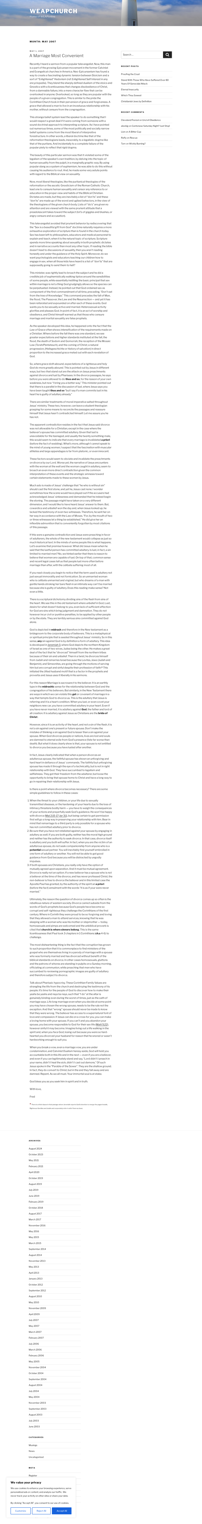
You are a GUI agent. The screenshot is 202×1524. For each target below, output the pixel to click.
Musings (33, 1445)
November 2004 (37, 1367)
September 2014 (37, 1249)
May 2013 (34, 1266)
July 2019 (33, 1189)
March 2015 (35, 1243)
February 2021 (36, 1166)
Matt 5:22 (101, 1024)
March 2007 (35, 1332)
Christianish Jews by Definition (136, 101)
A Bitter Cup (135, 131)
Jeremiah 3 (54, 644)
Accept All (62, 1510)
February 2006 (36, 1355)
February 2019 (36, 1201)
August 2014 (35, 1255)
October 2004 (36, 1373)
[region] (41, 1497)
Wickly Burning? (137, 143)
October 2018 (36, 1207)
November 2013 (37, 1261)
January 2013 (35, 1278)
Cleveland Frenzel (130, 120)
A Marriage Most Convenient (56, 55)
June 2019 (34, 1195)
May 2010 (34, 1302)
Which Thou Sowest (131, 95)
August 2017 (35, 1213)
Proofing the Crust (130, 74)
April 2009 (34, 1314)
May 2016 (34, 1231)
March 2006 (35, 1349)
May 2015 (34, 1237)
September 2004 (37, 1379)
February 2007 (36, 1337)
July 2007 (34, 1320)
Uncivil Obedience (151, 120)
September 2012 (37, 1290)
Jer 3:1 (62, 815)
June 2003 (34, 1426)
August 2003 (35, 1414)
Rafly (123, 137)
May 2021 (34, 1160)
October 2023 (36, 1154)
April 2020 (34, 1172)
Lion (123, 131)
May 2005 (34, 1361)
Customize (20, 1510)
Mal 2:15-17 (52, 815)
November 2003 (37, 1402)
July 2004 (34, 1391)
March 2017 (35, 1219)
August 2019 (35, 1184)
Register (33, 1475)
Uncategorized (36, 1457)
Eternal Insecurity (130, 89)
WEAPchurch (54, 11)
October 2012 (36, 1284)
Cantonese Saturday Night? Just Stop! (151, 125)
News (32, 1451)
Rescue (133, 137)
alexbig (124, 125)
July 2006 (34, 1343)
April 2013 (34, 1272)
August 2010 (35, 1296)
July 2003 (34, 1420)
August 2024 (35, 1148)
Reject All (41, 1510)
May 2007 (34, 1326)
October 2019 (36, 1178)
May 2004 (34, 1397)
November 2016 (37, 1225)
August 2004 (35, 1385)
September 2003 (37, 1408)
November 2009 (37, 1308)
